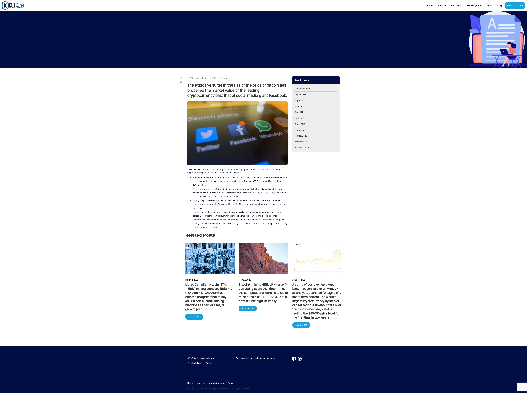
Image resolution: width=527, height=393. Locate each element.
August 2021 (300, 94)
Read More (194, 316)
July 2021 (298, 100)
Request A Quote (515, 5)
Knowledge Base (475, 5)
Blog (499, 5)
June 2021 (299, 106)
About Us (442, 5)
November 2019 (301, 147)
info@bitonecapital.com (202, 358)
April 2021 (299, 118)
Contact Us (456, 5)
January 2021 (300, 135)
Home (430, 5)
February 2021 (301, 129)
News (490, 5)
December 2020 (301, 141)
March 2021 (299, 124)
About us (201, 382)
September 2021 (302, 88)
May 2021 (298, 112)
